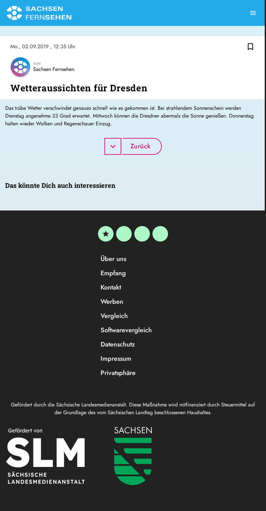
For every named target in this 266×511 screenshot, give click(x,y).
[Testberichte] (106, 234)
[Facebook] (124, 234)
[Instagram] (142, 234)
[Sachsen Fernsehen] (39, 13)
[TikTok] (160, 234)
